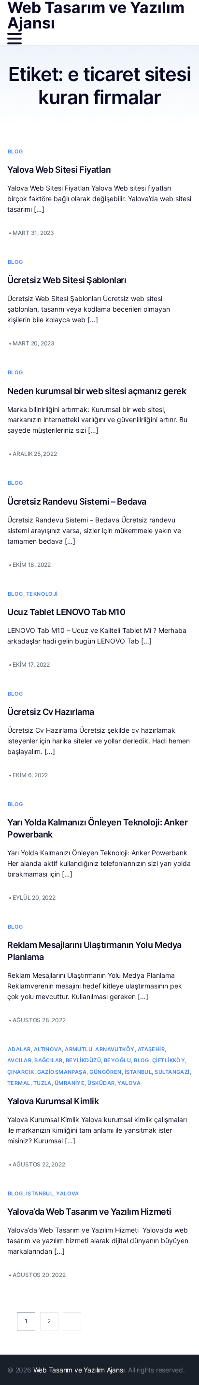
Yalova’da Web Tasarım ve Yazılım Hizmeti (90, 1212)
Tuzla (42, 1083)
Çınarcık (20, 1072)
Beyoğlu (117, 1060)
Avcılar (19, 1060)
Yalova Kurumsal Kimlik (53, 1101)
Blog (15, 151)
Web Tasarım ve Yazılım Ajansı (79, 1370)
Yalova (129, 1083)
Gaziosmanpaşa (62, 1072)
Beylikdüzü (83, 1060)
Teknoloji (42, 593)
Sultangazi (172, 1072)
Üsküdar (100, 1083)
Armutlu (78, 1049)
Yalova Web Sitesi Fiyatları (59, 170)
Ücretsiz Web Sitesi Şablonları (66, 280)
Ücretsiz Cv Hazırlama (50, 712)
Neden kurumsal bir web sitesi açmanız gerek (96, 391)
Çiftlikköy (168, 1060)
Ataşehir (151, 1049)
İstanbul (138, 1072)
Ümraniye (70, 1083)
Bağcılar (48, 1060)
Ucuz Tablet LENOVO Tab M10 (66, 612)
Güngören (105, 1072)
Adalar (19, 1049)
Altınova (48, 1049)
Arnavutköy (114, 1049)
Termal (18, 1083)
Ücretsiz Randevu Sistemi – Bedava (76, 501)
